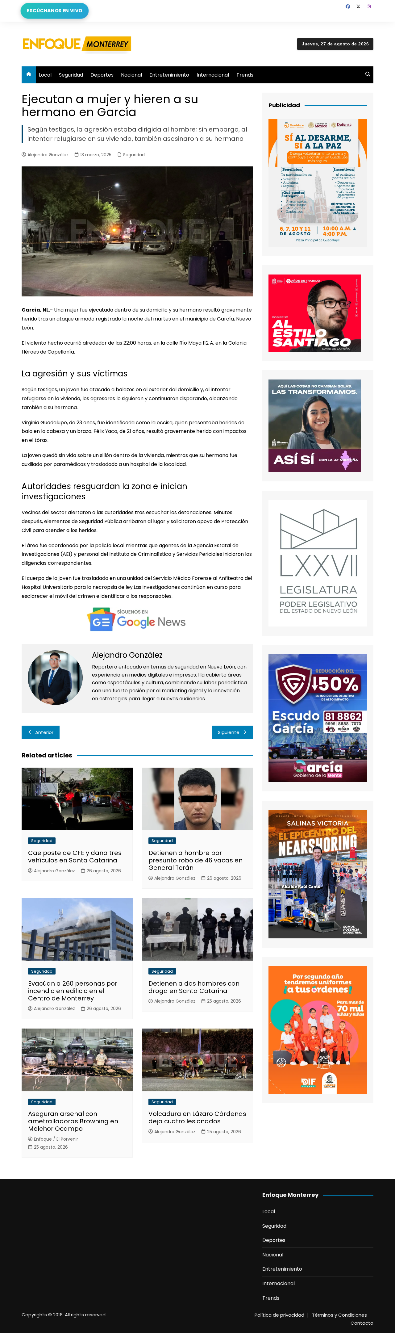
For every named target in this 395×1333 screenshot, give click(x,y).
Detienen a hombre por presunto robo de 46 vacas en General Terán (195, 860)
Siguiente (228, 732)
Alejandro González (48, 155)
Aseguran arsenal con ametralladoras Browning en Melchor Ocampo (73, 1121)
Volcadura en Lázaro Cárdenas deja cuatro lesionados (197, 1117)
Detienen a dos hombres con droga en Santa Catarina (193, 987)
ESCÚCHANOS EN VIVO (54, 10)
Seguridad (71, 74)
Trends (244, 74)
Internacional (213, 74)
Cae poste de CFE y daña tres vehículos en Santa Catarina (75, 857)
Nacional (131, 74)
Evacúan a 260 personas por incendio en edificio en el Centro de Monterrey (72, 991)
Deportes (102, 74)
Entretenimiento (169, 74)
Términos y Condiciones (339, 1315)
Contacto (362, 1323)
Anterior (44, 732)
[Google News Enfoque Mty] (137, 619)
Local (45, 74)
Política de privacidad (279, 1315)
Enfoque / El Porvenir (56, 1139)
